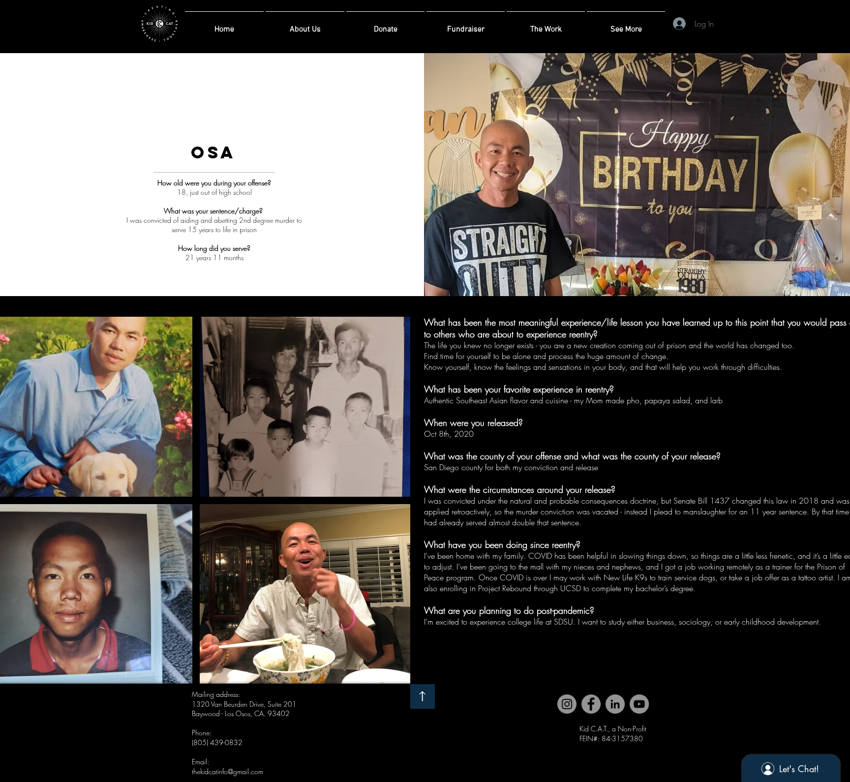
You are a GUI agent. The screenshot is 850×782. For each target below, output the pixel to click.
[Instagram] (567, 704)
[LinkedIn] (615, 704)
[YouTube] (639, 704)
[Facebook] (591, 704)
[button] (305, 407)
